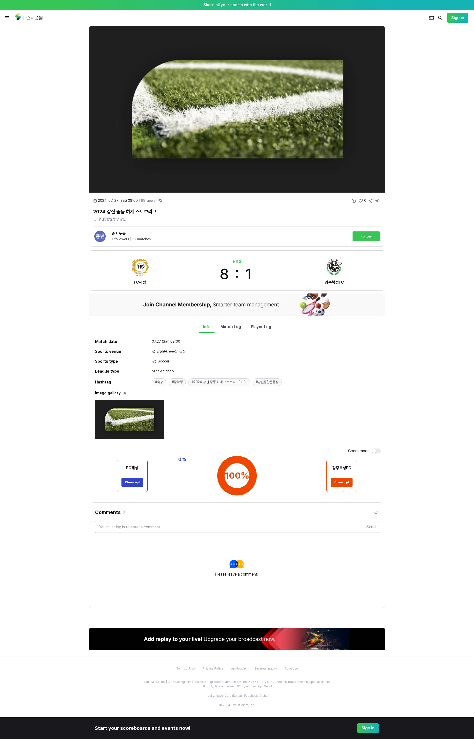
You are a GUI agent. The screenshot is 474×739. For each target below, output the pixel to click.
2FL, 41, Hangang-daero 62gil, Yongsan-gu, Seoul (237, 686)
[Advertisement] (417, 100)
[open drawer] (7, 18)
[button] (159, 382)
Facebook (251, 695)
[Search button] (440, 18)
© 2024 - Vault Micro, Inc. (237, 705)
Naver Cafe (223, 695)
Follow (366, 236)
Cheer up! (132, 482)
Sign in (457, 17)
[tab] (207, 327)
